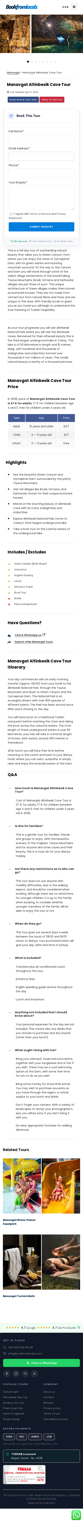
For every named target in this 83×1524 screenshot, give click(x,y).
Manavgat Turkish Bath (19, 1296)
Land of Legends (13, 1413)
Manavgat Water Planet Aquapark (19, 1222)
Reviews (48, 1402)
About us (49, 1391)
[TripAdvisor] (25, 1373)
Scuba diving (11, 1419)
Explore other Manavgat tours (34, 642)
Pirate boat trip (13, 1408)
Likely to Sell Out (52, 99)
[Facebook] (6, 1373)
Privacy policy (52, 1408)
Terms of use (51, 1413)
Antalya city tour (14, 1402)
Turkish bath (11, 1391)
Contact (48, 1397)
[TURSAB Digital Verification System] (24, 1474)
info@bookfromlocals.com (25, 1353)
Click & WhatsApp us (28, 635)
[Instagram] (16, 1373)
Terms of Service (40, 214)
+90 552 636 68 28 (20, 1347)
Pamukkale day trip (15, 1397)
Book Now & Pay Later (23, 99)
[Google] (34, 1373)
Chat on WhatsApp (44, 1363)
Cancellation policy (55, 1419)
